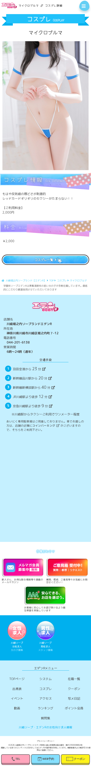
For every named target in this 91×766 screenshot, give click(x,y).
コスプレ (45, 689)
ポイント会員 (74, 708)
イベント (17, 698)
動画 (17, 708)
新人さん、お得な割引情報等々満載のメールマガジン (22, 581)
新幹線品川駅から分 (30, 378)
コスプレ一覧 (44, 259)
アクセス (45, 698)
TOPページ (17, 679)
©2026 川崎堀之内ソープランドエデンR (25, 745)
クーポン (74, 689)
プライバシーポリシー (45, 741)
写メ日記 (74, 698)
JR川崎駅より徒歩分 (30, 396)
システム (45, 679)
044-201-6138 (18, 342)
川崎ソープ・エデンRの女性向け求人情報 (45, 727)
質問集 (45, 718)
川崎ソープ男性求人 (45, 646)
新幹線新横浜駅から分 (31, 387)
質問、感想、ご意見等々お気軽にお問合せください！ (66, 581)
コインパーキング (43, 426)
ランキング (45, 708)
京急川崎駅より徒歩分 (30, 406)
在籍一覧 (74, 679)
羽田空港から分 (27, 369)
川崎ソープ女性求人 (17, 646)
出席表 (17, 689)
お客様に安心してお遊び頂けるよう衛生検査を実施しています (44, 609)
